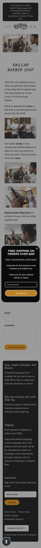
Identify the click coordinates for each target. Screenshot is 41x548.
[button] (6, 541)
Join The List (21, 293)
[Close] (37, 248)
